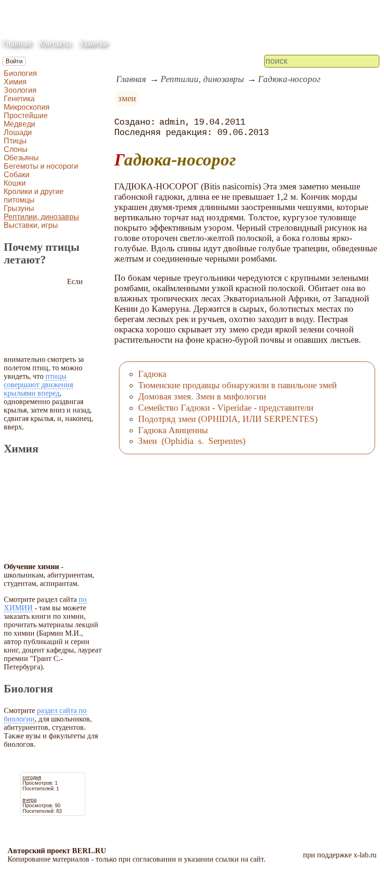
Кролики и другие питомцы (34, 196)
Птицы (15, 141)
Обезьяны (21, 158)
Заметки (93, 44)
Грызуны (19, 208)
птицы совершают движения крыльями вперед (38, 384)
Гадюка (152, 374)
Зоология (20, 90)
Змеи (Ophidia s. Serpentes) (191, 441)
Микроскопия (27, 107)
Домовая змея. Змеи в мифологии (202, 396)
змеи (127, 98)
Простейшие (26, 116)
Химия (15, 82)
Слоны (16, 149)
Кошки (15, 183)
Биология (20, 73)
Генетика (19, 99)
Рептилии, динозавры (41, 217)
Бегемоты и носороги (41, 166)
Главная (16, 44)
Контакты (55, 44)
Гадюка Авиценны (173, 430)
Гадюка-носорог (289, 79)
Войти (14, 61)
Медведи (19, 124)
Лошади (18, 132)
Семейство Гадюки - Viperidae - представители (225, 408)
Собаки (17, 175)
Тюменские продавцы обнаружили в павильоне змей (237, 385)
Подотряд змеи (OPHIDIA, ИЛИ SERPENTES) (228, 419)
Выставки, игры (31, 225)
